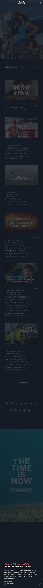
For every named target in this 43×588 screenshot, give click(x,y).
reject (10, 584)
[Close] (39, 584)
